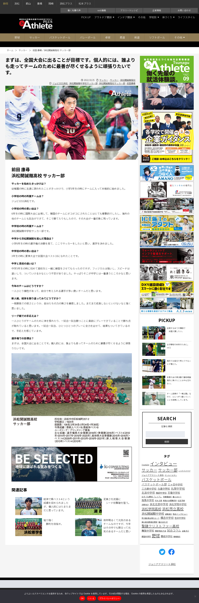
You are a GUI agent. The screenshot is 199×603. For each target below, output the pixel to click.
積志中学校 (167, 518)
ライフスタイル (186, 17)
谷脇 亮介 (185, 531)
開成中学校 (167, 536)
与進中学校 (163, 489)
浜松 (16, 3)
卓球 (107, 37)
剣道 (137, 37)
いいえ (91, 598)
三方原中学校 (149, 489)
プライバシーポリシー (109, 598)
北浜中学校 (148, 493)
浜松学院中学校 (178, 504)
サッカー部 (168, 470)
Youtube (145, 464)
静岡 (5, 3)
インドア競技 (124, 17)
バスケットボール (59, 37)
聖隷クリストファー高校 (160, 525)
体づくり (167, 17)
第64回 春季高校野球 (149, 522)
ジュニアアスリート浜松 (153, 475)
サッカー (34, 37)
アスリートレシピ (129, 10)
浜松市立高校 (173, 508)
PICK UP (86, 17)
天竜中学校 (174, 493)
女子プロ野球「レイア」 (152, 496)
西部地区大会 (160, 530)
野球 (17, 37)
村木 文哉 (158, 500)
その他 (141, 17)
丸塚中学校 (178, 489)
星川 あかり (177, 497)
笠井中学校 (180, 518)
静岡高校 (177, 536)
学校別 (153, 17)
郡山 (28, 3)
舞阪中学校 (148, 530)
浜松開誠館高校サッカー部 (112, 83)
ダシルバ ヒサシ (171, 475)
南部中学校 (161, 492)
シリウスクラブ (184, 471)
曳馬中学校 (148, 500)
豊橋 (39, 3)
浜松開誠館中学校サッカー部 (83, 83)
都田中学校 (146, 536)
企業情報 (156, 10)
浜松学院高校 (151, 508)
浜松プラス (66, 3)
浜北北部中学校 (159, 504)
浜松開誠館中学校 (153, 513)
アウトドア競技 (103, 17)
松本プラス (85, 3)
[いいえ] (195, 596)
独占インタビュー (180, 514)
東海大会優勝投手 (170, 500)
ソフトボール (157, 37)
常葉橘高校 (167, 497)
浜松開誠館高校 (127, 80)
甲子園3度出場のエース (151, 518)
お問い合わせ (184, 10)
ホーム (10, 50)
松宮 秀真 (181, 500)
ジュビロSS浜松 (60, 83)
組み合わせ (163, 522)
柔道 (122, 37)
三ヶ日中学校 (175, 484)
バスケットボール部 (154, 484)
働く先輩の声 (74, 10)
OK (82, 598)
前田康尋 (131, 83)
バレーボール (88, 37)
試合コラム (174, 530)
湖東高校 (168, 514)
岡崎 (51, 3)
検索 (166, 441)
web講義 (101, 10)
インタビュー (163, 463)
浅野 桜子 (145, 504)
